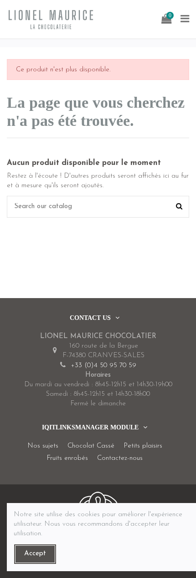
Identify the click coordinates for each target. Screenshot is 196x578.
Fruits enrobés (67, 458)
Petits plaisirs (143, 446)
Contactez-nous (120, 458)
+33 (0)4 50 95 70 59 (103, 365)
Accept (35, 553)
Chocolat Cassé (90, 446)
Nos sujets (42, 446)
